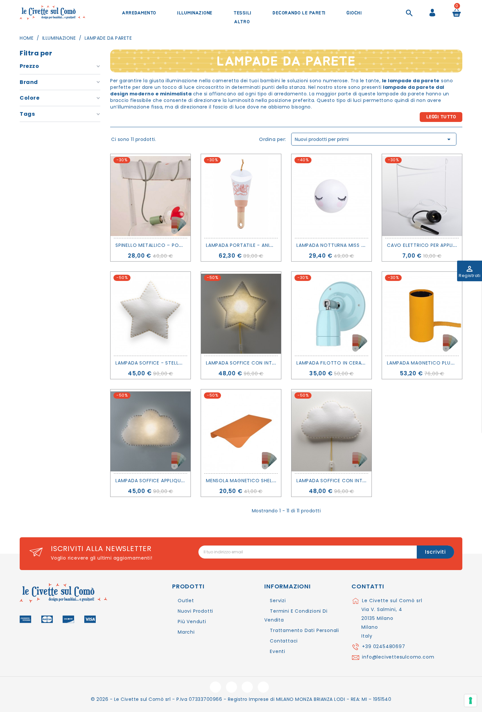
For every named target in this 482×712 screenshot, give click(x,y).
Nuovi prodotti (195, 611)
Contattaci (284, 641)
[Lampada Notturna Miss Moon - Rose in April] (331, 196)
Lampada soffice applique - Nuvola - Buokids (175, 480)
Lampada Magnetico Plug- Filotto (433, 363)
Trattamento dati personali (304, 630)
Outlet (186, 600)
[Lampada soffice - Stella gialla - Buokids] (150, 314)
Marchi (186, 632)
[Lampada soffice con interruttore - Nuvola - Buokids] (331, 431)
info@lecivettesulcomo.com (398, 657)
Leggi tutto (441, 117)
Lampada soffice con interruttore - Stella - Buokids (277, 363)
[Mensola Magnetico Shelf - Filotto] (241, 431)
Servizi (278, 600)
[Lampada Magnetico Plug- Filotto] (422, 314)
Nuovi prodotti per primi (374, 139)
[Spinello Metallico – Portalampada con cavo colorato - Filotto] (150, 196)
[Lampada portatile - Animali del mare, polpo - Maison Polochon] (241, 196)
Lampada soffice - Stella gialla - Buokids (170, 363)
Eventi (277, 651)
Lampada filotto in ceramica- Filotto (347, 363)
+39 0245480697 (383, 646)
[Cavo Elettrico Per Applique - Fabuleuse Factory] (422, 196)
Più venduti (192, 621)
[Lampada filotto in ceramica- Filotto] (331, 314)
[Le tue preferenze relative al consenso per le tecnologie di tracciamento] (470, 700)
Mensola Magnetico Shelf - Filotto (253, 480)
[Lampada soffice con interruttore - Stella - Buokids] (241, 314)
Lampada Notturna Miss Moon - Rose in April (356, 245)
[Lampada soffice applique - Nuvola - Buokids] (150, 431)
